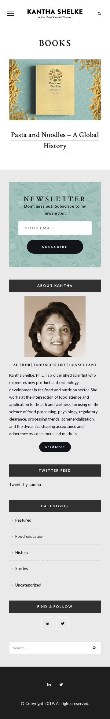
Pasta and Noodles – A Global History (55, 140)
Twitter (63, 623)
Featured (23, 520)
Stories (21, 568)
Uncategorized (28, 585)
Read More (55, 447)
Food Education (29, 536)
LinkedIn (47, 623)
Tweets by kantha (25, 484)
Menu (10, 13)
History (21, 552)
